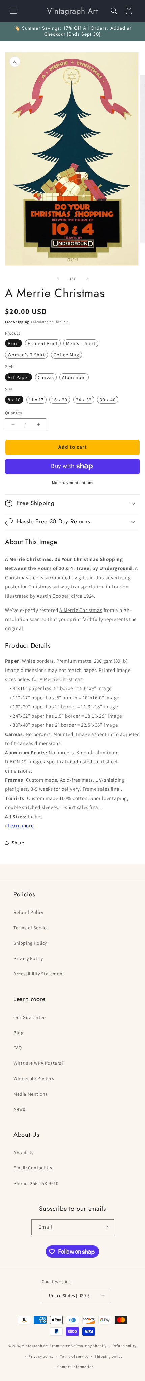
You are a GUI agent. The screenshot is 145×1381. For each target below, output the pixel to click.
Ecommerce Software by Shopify (78, 1345)
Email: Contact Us (32, 1168)
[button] (13, 10)
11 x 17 (36, 400)
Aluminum (74, 377)
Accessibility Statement (38, 973)
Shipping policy (109, 1356)
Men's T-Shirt (81, 343)
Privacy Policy (28, 958)
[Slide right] (87, 278)
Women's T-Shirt (26, 355)
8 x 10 (14, 400)
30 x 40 (108, 400)
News (19, 1109)
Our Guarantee (29, 1017)
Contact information (75, 1366)
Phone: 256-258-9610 (35, 1183)
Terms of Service (31, 928)
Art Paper (18, 377)
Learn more (20, 825)
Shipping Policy (30, 943)
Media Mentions (30, 1094)
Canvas (46, 377)
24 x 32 (84, 400)
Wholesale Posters (33, 1078)
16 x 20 (59, 400)
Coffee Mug (66, 355)
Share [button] (18, 843)
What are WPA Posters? (38, 1063)
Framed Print (43, 343)
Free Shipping (17, 322)
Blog (18, 1032)
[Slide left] (57, 278)
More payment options (72, 482)
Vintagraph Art (35, 1345)
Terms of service (74, 1356)
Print (13, 343)
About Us (23, 1152)
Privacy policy (41, 1356)
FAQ (17, 1048)
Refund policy (125, 1345)
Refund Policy (28, 912)
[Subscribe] (106, 1227)
